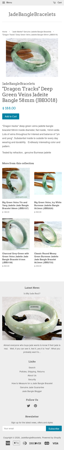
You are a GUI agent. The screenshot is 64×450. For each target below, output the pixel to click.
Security (32, 379)
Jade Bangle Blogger (32, 391)
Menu (9, 2)
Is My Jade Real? (32, 293)
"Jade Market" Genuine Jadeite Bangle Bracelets (31, 31)
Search (32, 367)
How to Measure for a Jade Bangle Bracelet (32, 383)
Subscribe (54, 428)
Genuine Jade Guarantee (32, 387)
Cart (59, 2)
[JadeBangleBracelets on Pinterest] (35, 406)
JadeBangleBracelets (32, 14)
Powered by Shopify (51, 437)
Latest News (32, 287)
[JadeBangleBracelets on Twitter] (28, 406)
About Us (32, 375)
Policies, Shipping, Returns (32, 371)
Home (4, 31)
